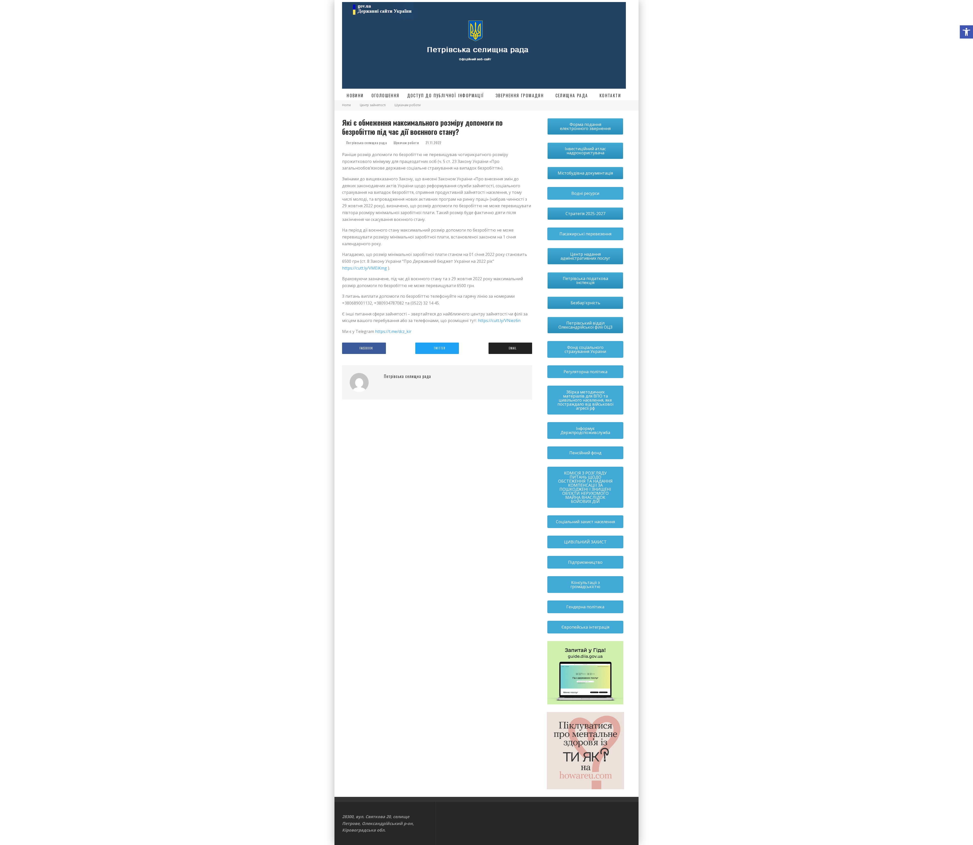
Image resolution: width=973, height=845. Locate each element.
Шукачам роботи (406, 142)
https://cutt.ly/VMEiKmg (364, 268)
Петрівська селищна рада (366, 142)
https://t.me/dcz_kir (393, 331)
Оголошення (385, 95)
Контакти (610, 95)
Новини (355, 95)
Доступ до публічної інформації (445, 95)
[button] (966, 32)
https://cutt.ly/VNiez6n (499, 320)
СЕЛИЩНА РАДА (571, 95)
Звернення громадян (520, 95)
